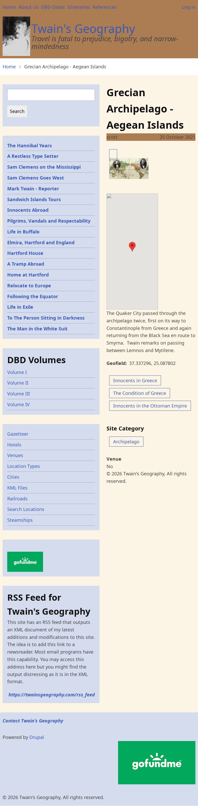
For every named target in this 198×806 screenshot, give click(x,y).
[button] (132, 247)
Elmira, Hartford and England (41, 242)
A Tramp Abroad (25, 264)
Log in (188, 7)
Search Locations (25, 509)
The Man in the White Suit (37, 328)
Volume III (18, 393)
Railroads (17, 498)
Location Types (23, 466)
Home (9, 7)
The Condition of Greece (139, 393)
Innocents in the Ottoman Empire (150, 406)
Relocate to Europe (29, 285)
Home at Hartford (28, 275)
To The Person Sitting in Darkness (46, 318)
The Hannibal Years (29, 145)
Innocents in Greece (135, 380)
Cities (13, 477)
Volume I (17, 372)
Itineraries (79, 7)
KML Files (17, 488)
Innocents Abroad (27, 210)
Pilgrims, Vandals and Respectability (48, 221)
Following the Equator (32, 296)
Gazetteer (17, 434)
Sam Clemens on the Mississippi (44, 167)
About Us (28, 7)
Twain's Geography (83, 28)
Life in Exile (20, 307)
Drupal (36, 737)
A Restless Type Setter (33, 156)
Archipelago (126, 441)
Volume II (17, 383)
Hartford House (25, 253)
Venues (15, 455)
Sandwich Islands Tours (34, 199)
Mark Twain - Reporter (33, 188)
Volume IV (18, 404)
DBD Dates (53, 7)
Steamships (20, 520)
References (105, 7)
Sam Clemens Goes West (35, 178)
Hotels (14, 445)
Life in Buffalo (23, 232)
